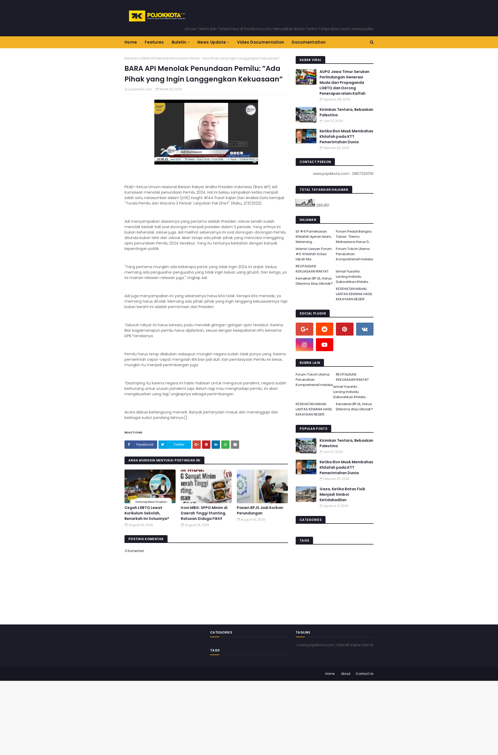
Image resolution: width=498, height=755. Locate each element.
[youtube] (325, 344)
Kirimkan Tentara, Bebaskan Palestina (346, 112)
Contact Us (365, 673)
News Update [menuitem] (211, 42)
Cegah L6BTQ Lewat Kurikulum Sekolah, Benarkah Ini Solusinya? (147, 513)
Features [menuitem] (154, 42)
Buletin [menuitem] (179, 42)
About (345, 673)
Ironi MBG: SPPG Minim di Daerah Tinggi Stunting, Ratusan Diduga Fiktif (204, 513)
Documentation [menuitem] (309, 42)
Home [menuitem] (131, 42)
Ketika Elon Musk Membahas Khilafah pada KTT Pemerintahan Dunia (346, 136)
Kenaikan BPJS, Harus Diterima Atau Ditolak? (314, 281)
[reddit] (325, 329)
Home (330, 673)
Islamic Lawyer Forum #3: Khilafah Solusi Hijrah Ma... (314, 254)
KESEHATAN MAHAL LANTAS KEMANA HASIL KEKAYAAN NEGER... (354, 294)
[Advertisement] (155, 717)
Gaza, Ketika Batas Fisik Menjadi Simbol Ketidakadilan (342, 494)
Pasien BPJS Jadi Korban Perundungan (260, 510)
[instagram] (304, 344)
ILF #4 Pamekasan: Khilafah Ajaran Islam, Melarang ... (314, 236)
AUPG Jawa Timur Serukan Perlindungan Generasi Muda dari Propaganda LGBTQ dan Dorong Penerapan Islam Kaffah (344, 82)
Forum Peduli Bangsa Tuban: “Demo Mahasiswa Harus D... (353, 236)
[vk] (365, 329)
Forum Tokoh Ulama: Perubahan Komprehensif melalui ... (354, 256)
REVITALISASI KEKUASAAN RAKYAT (312, 269)
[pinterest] (345, 329)
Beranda (132, 58)
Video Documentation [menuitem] (260, 42)
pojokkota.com (140, 89)
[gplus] (304, 329)
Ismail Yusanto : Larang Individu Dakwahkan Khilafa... (353, 276)
